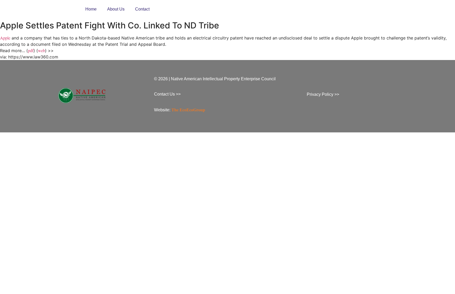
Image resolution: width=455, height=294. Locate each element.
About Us (116, 9)
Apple (5, 38)
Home (91, 9)
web (41, 50)
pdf (30, 50)
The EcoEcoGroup (188, 110)
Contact (142, 9)
